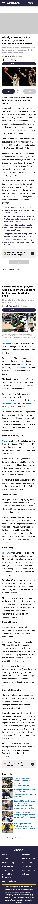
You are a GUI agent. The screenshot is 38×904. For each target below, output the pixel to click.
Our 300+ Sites (28, 859)
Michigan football (9, 403)
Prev (8, 91)
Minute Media (14, 886)
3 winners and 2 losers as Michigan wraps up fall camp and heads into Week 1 (19, 242)
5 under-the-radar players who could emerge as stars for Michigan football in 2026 (19, 210)
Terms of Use (28, 866)
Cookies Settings (9, 881)
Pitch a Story (27, 862)
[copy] (15, 59)
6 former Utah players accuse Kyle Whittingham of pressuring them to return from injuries (20, 218)
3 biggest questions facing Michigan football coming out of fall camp (20, 235)
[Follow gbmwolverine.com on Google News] (32, 253)
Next (30, 91)
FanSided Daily (8, 862)
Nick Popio (9, 56)
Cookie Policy (7, 870)
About (4, 855)
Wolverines (24, 367)
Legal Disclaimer (29, 870)
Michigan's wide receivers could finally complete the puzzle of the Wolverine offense (18, 227)
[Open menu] (3, 3)
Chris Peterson (10, 306)
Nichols (5, 441)
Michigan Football (14, 269)
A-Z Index (26, 874)
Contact (5, 859)
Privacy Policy (7, 866)
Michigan (6, 343)
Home (4, 269)
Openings (26, 855)
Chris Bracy (7, 553)
